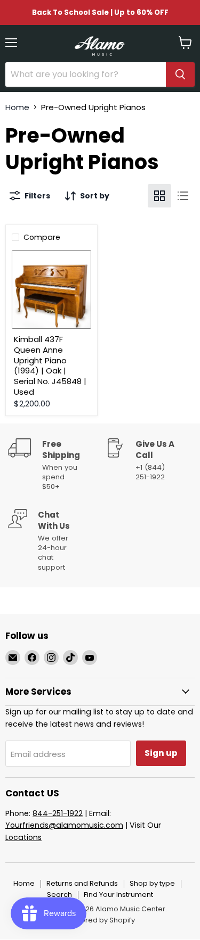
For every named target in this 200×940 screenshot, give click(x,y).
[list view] (183, 195)
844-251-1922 (58, 813)
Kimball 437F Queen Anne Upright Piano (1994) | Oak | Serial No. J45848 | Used (50, 365)
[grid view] (159, 195)
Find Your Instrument (118, 894)
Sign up (161, 753)
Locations (23, 837)
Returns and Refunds (82, 883)
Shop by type (152, 883)
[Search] (180, 74)
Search (59, 894)
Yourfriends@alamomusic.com (64, 825)
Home (17, 107)
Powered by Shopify (100, 920)
